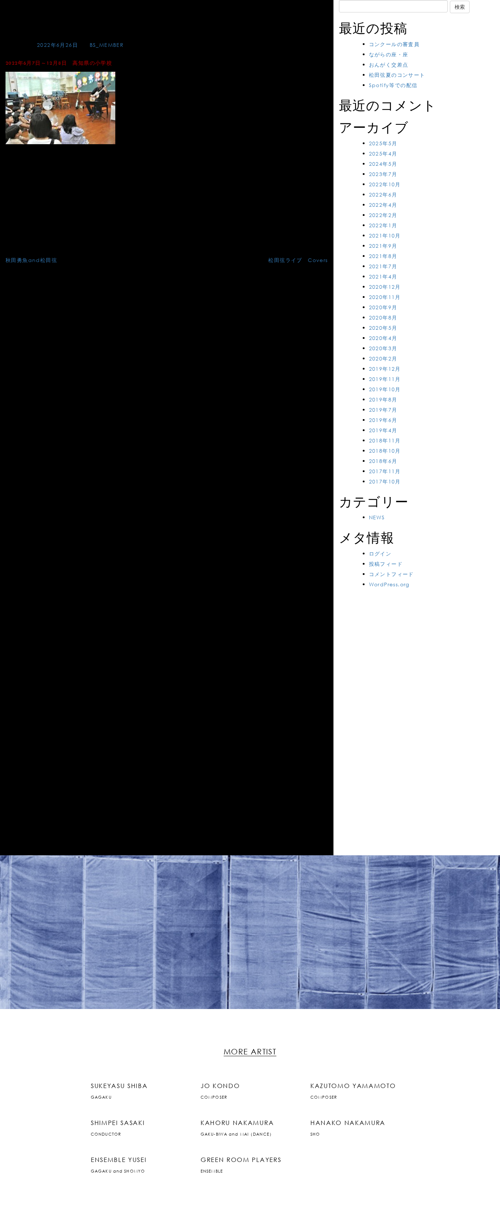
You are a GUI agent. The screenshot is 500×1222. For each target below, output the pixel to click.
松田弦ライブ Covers (298, 260)
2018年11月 (385, 440)
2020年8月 (383, 317)
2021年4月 (383, 276)
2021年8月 (383, 256)
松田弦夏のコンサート (397, 74)
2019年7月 (383, 409)
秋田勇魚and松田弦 (31, 260)
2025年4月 (383, 153)
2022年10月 (385, 184)
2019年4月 (383, 430)
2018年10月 (385, 450)
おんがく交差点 (388, 64)
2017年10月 (385, 481)
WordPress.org (389, 584)
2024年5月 (383, 163)
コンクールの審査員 (394, 44)
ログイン (380, 553)
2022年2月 (383, 215)
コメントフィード (391, 574)
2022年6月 (383, 194)
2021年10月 (385, 235)
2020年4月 (383, 338)
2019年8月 (383, 399)
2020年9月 (383, 307)
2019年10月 (385, 389)
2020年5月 (383, 327)
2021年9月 (383, 245)
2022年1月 (383, 225)
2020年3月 (383, 348)
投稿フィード (386, 563)
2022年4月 (383, 204)
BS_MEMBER (107, 44)
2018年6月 (383, 460)
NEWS (377, 517)
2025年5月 (383, 143)
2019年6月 (383, 419)
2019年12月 (385, 368)
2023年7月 (383, 174)
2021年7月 (383, 266)
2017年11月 (385, 471)
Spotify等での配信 (393, 85)
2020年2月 (383, 358)
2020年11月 (385, 297)
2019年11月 (385, 378)
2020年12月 (385, 286)
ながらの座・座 (388, 54)
